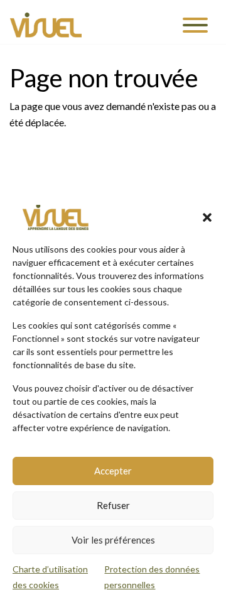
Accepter (113, 470)
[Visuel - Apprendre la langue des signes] (46, 25)
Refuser (113, 505)
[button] (207, 217)
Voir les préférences (113, 539)
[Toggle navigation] (195, 25)
